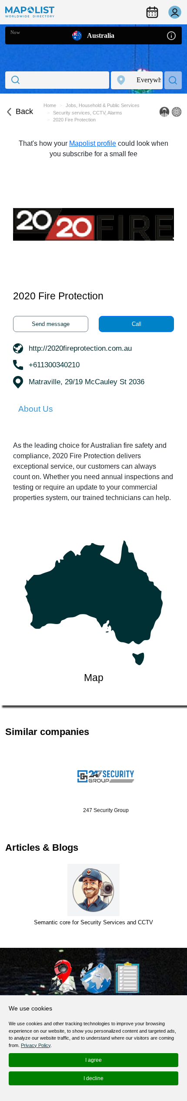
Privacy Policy (35, 1045)
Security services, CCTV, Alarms (87, 112)
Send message (51, 324)
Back (24, 111)
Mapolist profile (92, 143)
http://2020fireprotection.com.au (80, 348)
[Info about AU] (171, 35)
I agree (93, 1060)
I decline (93, 1078)
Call (136, 324)
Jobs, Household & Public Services (103, 105)
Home (49, 105)
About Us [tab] (35, 408)
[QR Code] (176, 112)
